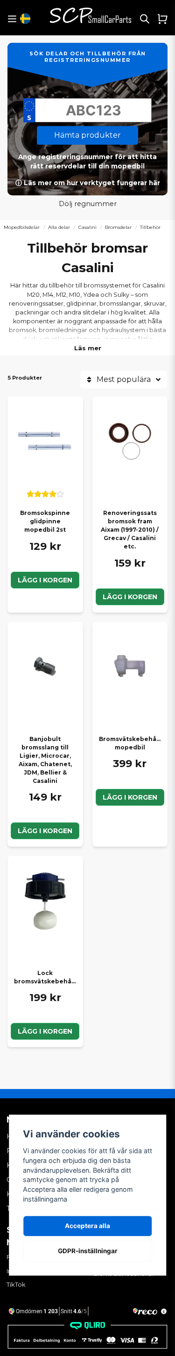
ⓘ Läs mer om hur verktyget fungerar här (87, 183)
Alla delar (59, 227)
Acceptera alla (87, 1225)
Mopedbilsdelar (22, 227)
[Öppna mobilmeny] (12, 19)
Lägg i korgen (45, 580)
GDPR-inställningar (88, 1251)
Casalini (87, 227)
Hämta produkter (87, 135)
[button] (25, 18)
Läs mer (87, 348)
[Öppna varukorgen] (162, 18)
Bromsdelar (118, 227)
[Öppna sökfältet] (145, 18)
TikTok (16, 1284)
